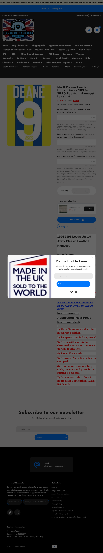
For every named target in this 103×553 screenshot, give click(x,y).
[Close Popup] (92, 257)
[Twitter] (71, 292)
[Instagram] (75, 292)
